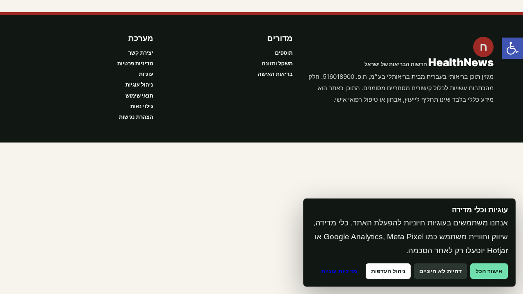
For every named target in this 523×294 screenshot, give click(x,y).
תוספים (284, 52)
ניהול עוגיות (139, 84)
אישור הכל (489, 271)
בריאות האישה (275, 74)
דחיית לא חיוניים (440, 271)
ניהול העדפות (388, 271)
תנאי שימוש (139, 95)
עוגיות (146, 74)
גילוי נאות (141, 106)
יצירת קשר (140, 52)
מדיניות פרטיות (135, 63)
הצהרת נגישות (136, 117)
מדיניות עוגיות (339, 271)
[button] (512, 48)
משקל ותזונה (277, 63)
